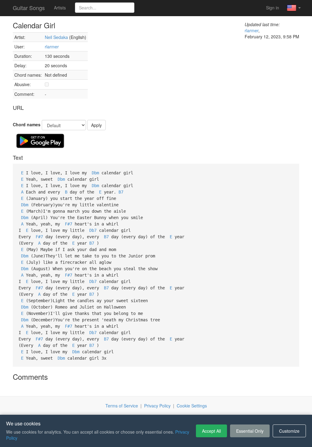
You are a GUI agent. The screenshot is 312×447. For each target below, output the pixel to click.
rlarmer (52, 47)
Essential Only (250, 431)
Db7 (93, 230)
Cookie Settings (192, 406)
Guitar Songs (29, 8)
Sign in (272, 8)
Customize (289, 431)
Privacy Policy (157, 406)
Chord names (27, 124)
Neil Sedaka (56, 37)
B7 (121, 192)
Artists (60, 8)
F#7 (68, 224)
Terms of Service (121, 406)
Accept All (211, 431)
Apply (96, 125)
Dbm (95, 172)
